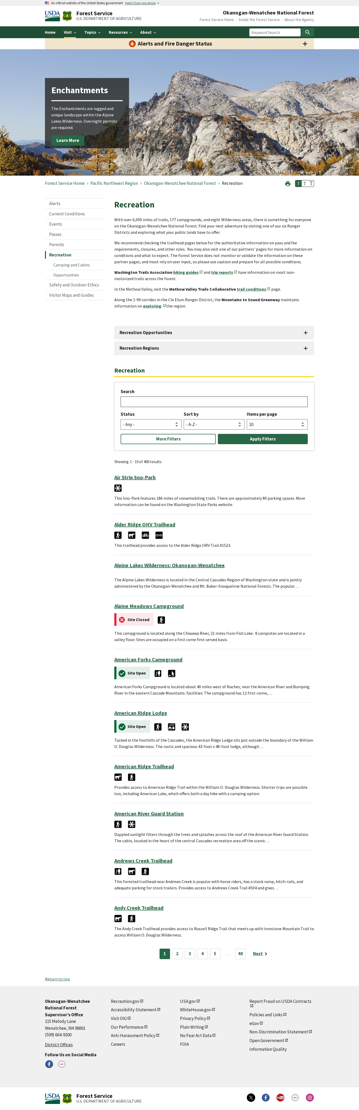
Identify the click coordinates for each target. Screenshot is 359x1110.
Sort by (191, 414)
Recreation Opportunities (146, 332)
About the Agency (299, 19)
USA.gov (188, 1001)
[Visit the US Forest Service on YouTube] (280, 1097)
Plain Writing (192, 1027)
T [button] (298, 183)
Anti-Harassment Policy (133, 1035)
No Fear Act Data (196, 1035)
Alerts (54, 203)
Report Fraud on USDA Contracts (280, 1001)
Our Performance (127, 1027)
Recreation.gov (125, 1001)
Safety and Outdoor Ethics (74, 285)
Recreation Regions (139, 348)
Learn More (68, 140)
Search (128, 391)
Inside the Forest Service (259, 19)
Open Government (266, 1040)
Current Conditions (67, 214)
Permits (56, 244)
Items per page (262, 414)
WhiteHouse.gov (195, 1010)
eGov (254, 1023)
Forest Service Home (216, 19)
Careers (118, 1044)
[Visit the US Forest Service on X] (251, 1097)
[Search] (307, 32)
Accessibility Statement (133, 1010)
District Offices (59, 1045)
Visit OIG (119, 1018)
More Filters (168, 439)
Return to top (57, 979)
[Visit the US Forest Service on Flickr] (295, 1097)
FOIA (184, 1044)
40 (240, 954)
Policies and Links (266, 1015)
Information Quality (268, 1049)
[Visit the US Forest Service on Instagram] (310, 1097)
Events (55, 224)
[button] (288, 183)
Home (50, 32)
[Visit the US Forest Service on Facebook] (265, 1097)
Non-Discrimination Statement (278, 1032)
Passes (55, 234)
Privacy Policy (193, 1018)
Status (128, 414)
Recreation (60, 255)
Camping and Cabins (71, 264)
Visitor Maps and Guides (71, 295)
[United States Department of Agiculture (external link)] (53, 16)
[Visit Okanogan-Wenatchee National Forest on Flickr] (62, 1064)
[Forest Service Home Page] (67, 16)
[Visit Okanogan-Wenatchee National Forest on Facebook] (49, 1064)
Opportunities (66, 275)
